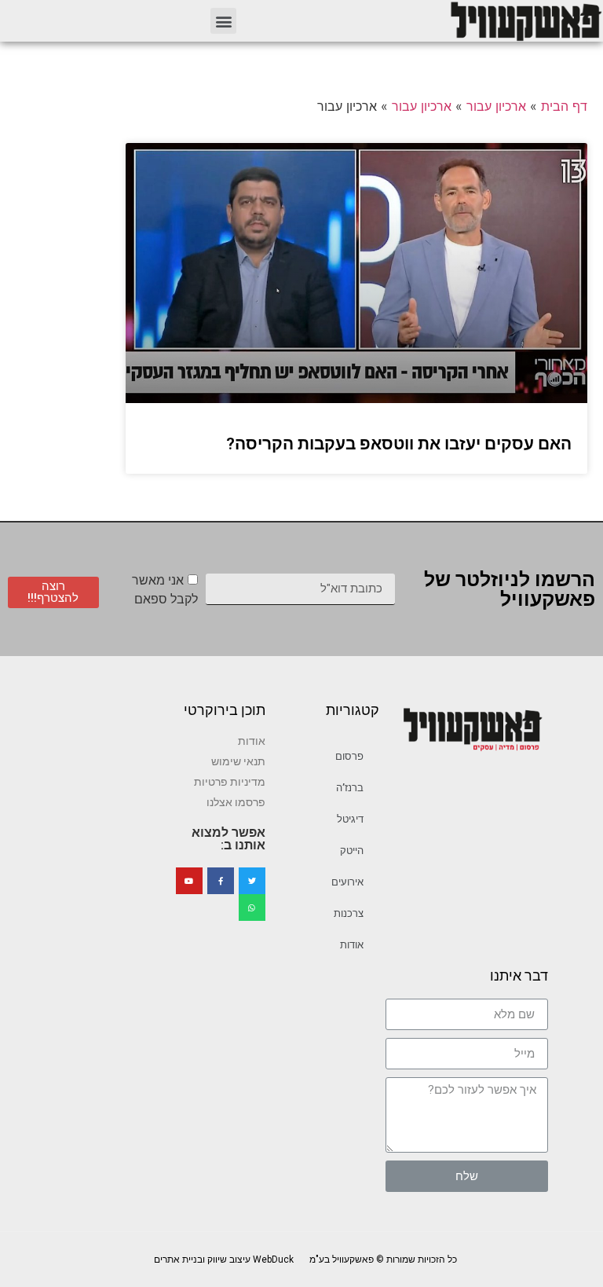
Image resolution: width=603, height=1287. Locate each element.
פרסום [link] (349, 756)
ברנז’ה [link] (350, 788)
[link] (525, 21)
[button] (223, 21)
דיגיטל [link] (350, 819)
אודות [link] (352, 945)
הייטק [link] (352, 850)
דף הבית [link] (564, 106)
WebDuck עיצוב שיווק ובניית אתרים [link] (224, 1259)
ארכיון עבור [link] (496, 106)
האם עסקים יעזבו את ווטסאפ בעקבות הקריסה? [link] (399, 443)
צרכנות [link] (349, 913)
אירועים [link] (347, 882)
